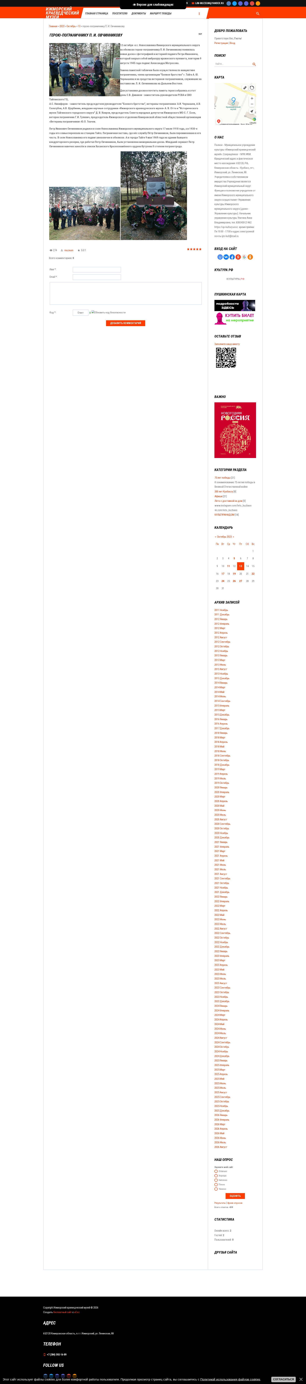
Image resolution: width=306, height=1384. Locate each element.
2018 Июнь (220, 751)
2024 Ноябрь (221, 1051)
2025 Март (219, 1069)
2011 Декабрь (222, 614)
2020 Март (219, 796)
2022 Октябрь (221, 937)
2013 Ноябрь (221, 673)
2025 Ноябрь (221, 1106)
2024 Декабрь (222, 1056)
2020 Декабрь (222, 837)
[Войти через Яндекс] (238, 257)
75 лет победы (223, 477)
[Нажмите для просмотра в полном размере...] (84, 239)
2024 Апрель (221, 1019)
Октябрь (71, 26)
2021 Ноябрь (221, 887)
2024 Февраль (221, 1010)
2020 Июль (220, 814)
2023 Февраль (221, 956)
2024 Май (219, 1024)
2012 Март (219, 628)
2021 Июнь (220, 864)
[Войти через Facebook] (232, 257)
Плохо (222, 1184)
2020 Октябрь (221, 828)
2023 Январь (221, 951)
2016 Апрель (221, 723)
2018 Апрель (221, 742)
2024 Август (220, 1037)
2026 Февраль (221, 1119)
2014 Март (219, 687)
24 (223, 581)
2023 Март (219, 960)
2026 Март (219, 1124)
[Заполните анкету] (226, 368)
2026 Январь (221, 1115)
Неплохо (223, 1180)
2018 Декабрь (222, 764)
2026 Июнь (220, 1138)
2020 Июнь (220, 810)
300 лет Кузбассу (224, 491)
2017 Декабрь (222, 728)
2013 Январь (221, 655)
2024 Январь (221, 1006)
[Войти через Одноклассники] (250, 257)
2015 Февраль (221, 705)
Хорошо (222, 1175)
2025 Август (220, 1092)
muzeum (68, 250)
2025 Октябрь (221, 1101)
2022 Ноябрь (221, 942)
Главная (53, 26)
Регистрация (221, 43)
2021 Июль (220, 869)
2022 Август (220, 928)
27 (240, 581)
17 (223, 573)
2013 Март (219, 660)
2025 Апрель (221, 1074)
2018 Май (219, 746)
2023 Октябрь (221, 992)
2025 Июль (220, 1087)
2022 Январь (221, 896)
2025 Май (219, 1078)
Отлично (223, 1171)
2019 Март (219, 769)
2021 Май (219, 860)
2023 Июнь (220, 974)
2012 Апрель (221, 632)
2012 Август (220, 637)
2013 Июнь (220, 664)
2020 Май (219, 805)
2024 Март (219, 1015)
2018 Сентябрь (222, 755)
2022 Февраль (221, 901)
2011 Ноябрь (221, 610)
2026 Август (220, 1147)
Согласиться (283, 1379)
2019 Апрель (221, 773)
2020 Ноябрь (221, 833)
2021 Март (219, 851)
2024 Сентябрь (222, 1042)
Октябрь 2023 (224, 536)
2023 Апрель (221, 965)
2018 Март (219, 737)
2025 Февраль (221, 1065)
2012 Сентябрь (222, 641)
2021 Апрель (221, 855)
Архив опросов (234, 1203)
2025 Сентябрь (222, 1097)
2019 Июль (220, 778)
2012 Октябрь (221, 646)
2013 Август (220, 669)
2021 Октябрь (221, 883)
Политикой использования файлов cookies (230, 1379)
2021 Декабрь (222, 892)
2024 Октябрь (221, 1046)
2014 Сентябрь (222, 701)
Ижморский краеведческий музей (62, 13)
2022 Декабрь (222, 946)
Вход (232, 43)
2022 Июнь (220, 919)
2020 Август (220, 819)
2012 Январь (221, 619)
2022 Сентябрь (222, 933)
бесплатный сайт (62, 1312)
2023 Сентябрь (222, 987)
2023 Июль (220, 978)
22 (253, 573)
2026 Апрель (221, 1128)
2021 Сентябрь (222, 878)
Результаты (220, 1203)
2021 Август (220, 874)
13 (79, 26)
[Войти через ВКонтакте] (226, 257)
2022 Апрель (221, 910)
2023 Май (219, 969)
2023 (62, 26)
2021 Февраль (221, 846)
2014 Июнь (220, 696)
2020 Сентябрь (222, 823)
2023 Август (220, 983)
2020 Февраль (221, 792)
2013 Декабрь (222, 678)
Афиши (218, 496)
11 (228, 566)
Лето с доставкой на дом (228, 501)
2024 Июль (220, 1033)
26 (234, 581)
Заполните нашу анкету (227, 344)
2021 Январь (221, 842)
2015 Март (219, 710)
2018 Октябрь (221, 760)
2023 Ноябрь (221, 996)
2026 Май (219, 1133)
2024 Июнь (220, 1028)
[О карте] (234, 310)
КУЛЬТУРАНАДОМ (224, 514)
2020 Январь (221, 787)
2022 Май (219, 915)
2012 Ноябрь (221, 651)
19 (234, 573)
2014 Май (219, 692)
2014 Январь (221, 682)
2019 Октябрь (221, 783)
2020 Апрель (221, 801)
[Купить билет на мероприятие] (234, 323)
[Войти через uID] (220, 257)
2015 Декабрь (222, 714)
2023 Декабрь (222, 1001)
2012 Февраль (221, 623)
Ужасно (222, 1189)
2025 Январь (221, 1060)
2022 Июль (220, 924)
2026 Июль (220, 1142)
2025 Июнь (220, 1083)
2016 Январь (221, 719)
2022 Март (219, 905)
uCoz (77, 1312)
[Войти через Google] (244, 257)
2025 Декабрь (222, 1110)
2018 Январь (221, 733)
